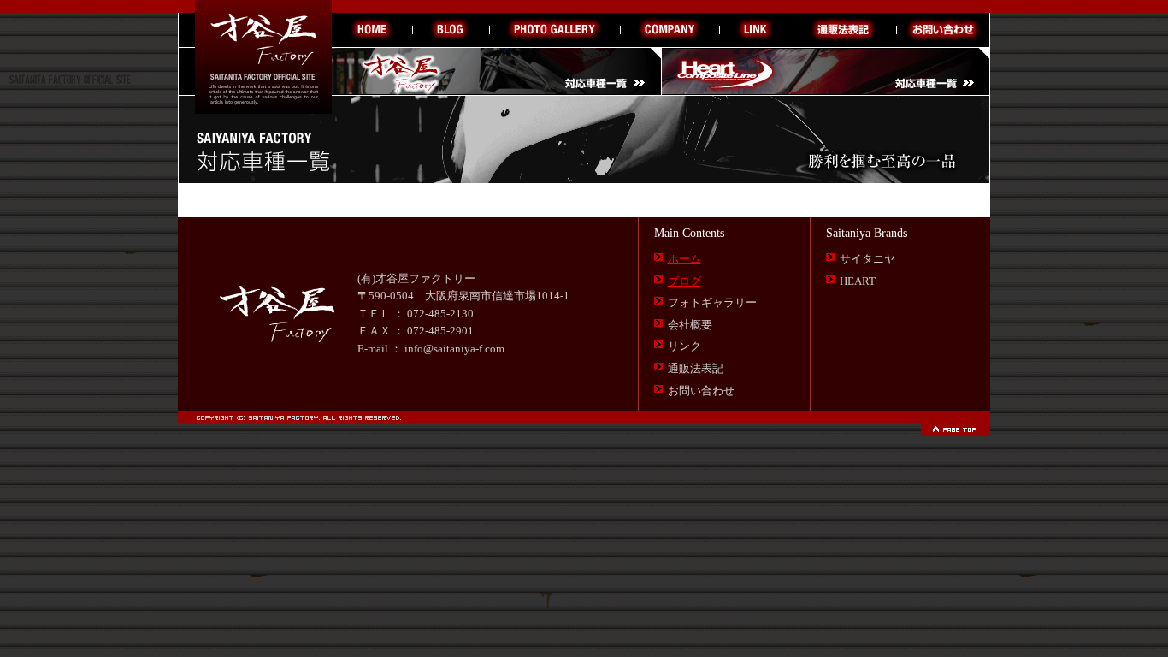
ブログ (684, 281)
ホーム (684, 259)
